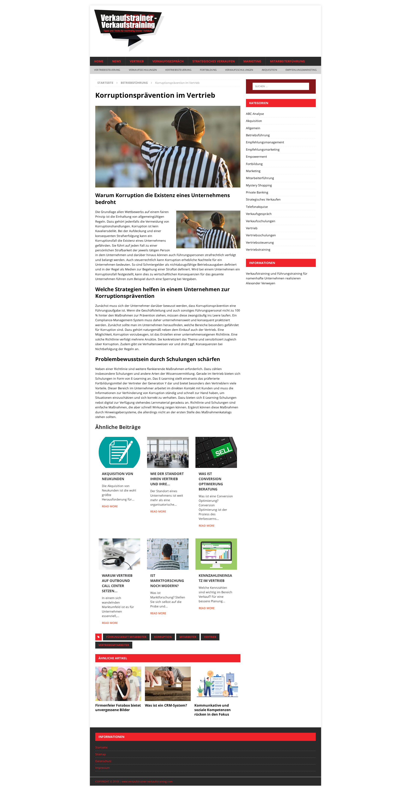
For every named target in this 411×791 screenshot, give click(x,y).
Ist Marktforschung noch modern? (167, 580)
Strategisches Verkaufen (213, 61)
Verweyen (268, 283)
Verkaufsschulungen (143, 69)
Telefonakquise (257, 207)
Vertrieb (137, 61)
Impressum (102, 768)
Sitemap (100, 754)
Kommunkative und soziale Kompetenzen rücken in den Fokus (212, 710)
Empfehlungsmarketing (301, 69)
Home (98, 61)
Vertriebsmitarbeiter (113, 645)
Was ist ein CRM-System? (166, 705)
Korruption (163, 637)
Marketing (252, 61)
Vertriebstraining (258, 249)
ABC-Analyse (255, 114)
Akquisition (269, 69)
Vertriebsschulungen (261, 235)
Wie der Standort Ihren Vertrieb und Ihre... (167, 478)
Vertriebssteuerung (107, 69)
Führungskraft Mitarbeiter (126, 637)
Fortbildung (208, 69)
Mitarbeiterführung (287, 61)
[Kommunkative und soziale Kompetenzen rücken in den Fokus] (217, 684)
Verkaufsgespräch (168, 61)
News (116, 61)
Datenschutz (103, 761)
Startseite (101, 747)
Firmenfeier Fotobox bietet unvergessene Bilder (118, 707)
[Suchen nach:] (280, 86)
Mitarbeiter (187, 637)
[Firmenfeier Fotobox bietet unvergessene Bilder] (118, 684)
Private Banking (257, 192)
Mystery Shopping (259, 185)
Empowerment (256, 156)
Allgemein (253, 128)
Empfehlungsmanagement (265, 142)
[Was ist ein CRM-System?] (168, 684)
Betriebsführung (258, 135)
